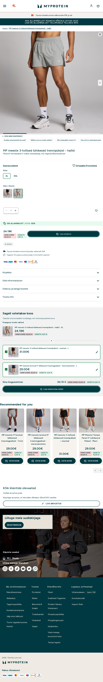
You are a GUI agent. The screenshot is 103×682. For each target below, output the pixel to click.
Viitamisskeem (84, 592)
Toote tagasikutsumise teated (17, 624)
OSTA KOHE (14, 461)
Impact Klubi (77, 604)
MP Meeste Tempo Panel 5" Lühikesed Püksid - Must (91, 438)
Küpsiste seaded (11, 552)
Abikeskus (11, 598)
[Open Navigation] (5, 6)
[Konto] (91, 6)
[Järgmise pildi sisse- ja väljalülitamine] (100, 83)
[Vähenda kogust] (6, 211)
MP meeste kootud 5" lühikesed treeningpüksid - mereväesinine (38, 439)
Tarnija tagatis (54, 642)
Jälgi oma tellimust (15, 616)
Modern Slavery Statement (55, 606)
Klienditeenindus (14, 592)
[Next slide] (102, 442)
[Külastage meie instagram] (5, 568)
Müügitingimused (55, 620)
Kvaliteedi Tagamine (57, 598)
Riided (34, 598)
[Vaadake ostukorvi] (98, 6)
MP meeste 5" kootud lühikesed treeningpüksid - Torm (12, 438)
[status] (11, 211)
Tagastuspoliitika (14, 604)
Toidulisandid (37, 614)
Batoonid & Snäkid (37, 606)
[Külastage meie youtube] (23, 568)
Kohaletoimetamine (15, 610)
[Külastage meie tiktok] (17, 568)
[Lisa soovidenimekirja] (96, 210)
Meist (50, 592)
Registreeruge (14, 525)
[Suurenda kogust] (15, 211)
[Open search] (14, 6)
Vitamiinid (36, 620)
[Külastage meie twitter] (29, 568)
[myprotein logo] (53, 6)
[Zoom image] (100, 34)
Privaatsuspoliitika (56, 614)
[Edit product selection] (97, 352)
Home (5, 28)
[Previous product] (95, 470)
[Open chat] (35, 568)
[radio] (7, 176)
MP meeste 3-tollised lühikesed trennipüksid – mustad (64, 438)
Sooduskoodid (78, 598)
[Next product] (100, 470)
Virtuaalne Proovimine (86, 166)
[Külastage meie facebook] (11, 568)
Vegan (35, 626)
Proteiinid (36, 592)
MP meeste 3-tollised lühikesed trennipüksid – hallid (30, 28)
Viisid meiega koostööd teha (54, 634)
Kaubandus (53, 626)
